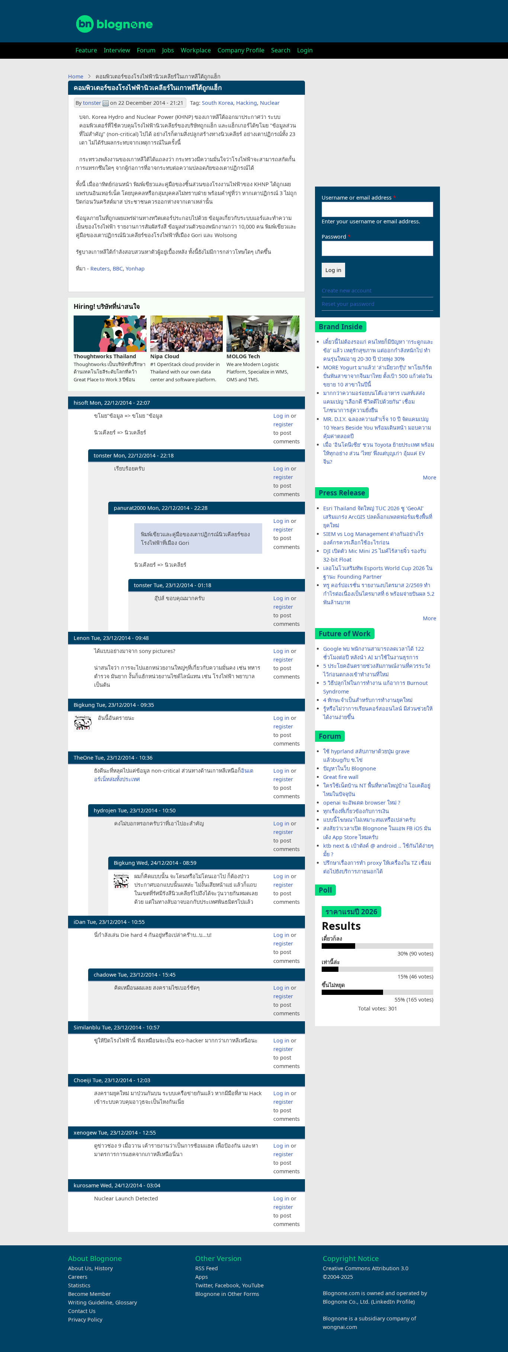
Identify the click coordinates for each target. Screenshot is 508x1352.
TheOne (83, 757)
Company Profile (241, 50)
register (283, 424)
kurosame (86, 1185)
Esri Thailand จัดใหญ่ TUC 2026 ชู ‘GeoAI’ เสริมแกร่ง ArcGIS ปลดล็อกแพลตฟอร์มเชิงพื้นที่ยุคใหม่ (377, 517)
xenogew (85, 1132)
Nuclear (270, 102)
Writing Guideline (90, 1302)
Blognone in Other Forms (227, 1293)
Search (280, 50)
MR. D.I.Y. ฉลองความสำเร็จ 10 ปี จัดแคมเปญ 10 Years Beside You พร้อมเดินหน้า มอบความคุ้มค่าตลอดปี (377, 427)
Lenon (82, 637)
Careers (77, 1276)
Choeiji (82, 1080)
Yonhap (135, 268)
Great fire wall (341, 776)
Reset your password (348, 303)
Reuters (100, 268)
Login (305, 50)
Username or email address (357, 197)
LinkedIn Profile (393, 1301)
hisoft (81, 402)
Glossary (126, 1302)
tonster (92, 102)
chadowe (105, 974)
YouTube (253, 1285)
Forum (146, 50)
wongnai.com (340, 1326)
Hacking (246, 102)
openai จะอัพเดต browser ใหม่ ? (361, 802)
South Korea (217, 102)
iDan (80, 921)
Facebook (227, 1285)
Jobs (168, 50)
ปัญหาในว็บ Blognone (349, 768)
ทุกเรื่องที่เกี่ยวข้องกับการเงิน (356, 811)
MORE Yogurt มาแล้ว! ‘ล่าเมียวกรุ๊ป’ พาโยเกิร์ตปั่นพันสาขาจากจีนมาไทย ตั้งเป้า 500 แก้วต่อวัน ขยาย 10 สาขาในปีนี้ (377, 376)
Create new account (347, 290)
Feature (86, 50)
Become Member (89, 1293)
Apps (201, 1276)
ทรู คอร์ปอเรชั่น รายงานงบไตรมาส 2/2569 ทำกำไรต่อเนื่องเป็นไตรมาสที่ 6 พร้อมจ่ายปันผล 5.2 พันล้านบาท (378, 594)
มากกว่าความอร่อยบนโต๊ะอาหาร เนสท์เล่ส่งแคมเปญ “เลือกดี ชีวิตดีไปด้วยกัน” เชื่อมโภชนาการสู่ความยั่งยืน (374, 401)
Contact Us (82, 1310)
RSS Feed (206, 1268)
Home (75, 76)
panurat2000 (130, 507)
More (429, 477)
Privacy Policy (85, 1319)
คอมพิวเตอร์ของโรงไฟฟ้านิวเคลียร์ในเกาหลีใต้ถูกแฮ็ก (148, 87)
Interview (117, 50)
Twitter (203, 1285)
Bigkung (84, 704)
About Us (79, 1268)
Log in (281, 415)
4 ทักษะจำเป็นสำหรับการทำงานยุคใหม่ (367, 700)
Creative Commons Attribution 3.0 (365, 1268)
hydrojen (105, 810)
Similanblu (87, 1027)
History (103, 1268)
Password (334, 236)
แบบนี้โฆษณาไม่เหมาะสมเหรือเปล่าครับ (369, 819)
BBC (118, 268)
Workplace (196, 50)
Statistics (79, 1285)
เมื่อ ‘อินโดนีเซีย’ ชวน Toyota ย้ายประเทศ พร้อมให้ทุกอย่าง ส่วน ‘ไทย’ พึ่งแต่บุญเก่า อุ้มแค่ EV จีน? (378, 453)
